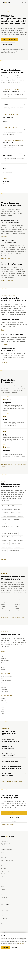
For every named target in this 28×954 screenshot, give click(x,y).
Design (2, 876)
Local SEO (3, 863)
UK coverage (4, 617)
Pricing (2, 329)
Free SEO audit (4, 910)
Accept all (5, 947)
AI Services (3, 868)
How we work (4, 344)
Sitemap (3, 923)
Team (2, 886)
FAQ (2, 921)
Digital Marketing (5, 871)
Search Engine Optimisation (7, 860)
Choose (5, 951)
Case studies (4, 362)
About (2, 884)
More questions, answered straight (12, 781)
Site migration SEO (5, 258)
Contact (3, 900)
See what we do (7, 44)
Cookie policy (21, 943)
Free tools (3, 913)
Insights (3, 907)
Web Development (5, 865)
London (14, 932)
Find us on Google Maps (17, 617)
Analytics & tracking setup (7, 280)
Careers (3, 889)
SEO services (4, 236)
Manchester (19, 932)
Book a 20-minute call (9, 39)
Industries (4, 559)
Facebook (3, 852)
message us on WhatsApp (8, 824)
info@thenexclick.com (6, 849)
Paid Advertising (5, 873)
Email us (14, 821)
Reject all (14, 947)
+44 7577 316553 (14, 817)
